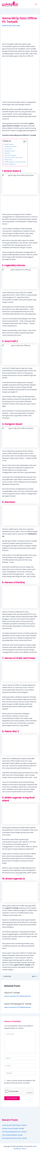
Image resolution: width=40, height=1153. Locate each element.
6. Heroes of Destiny (9, 155)
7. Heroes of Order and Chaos (13, 157)
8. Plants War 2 (8, 160)
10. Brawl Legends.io (9, 164)
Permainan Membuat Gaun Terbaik (14, 1138)
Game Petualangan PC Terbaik (17, 1004)
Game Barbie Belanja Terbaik (12, 1135)
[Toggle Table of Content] (23, 141)
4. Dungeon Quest (9, 151)
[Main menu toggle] (36, 4)
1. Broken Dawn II (8, 144)
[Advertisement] (20, 35)
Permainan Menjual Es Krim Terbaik (14, 1132)
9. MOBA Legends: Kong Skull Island (14, 162)
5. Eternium (6, 153)
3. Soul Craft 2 (7, 149)
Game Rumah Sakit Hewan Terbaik (14, 1125)
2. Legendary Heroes (10, 146)
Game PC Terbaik (12, 992)
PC (18, 996)
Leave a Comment (10, 996)
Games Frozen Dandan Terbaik (13, 1128)
